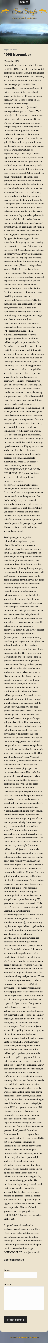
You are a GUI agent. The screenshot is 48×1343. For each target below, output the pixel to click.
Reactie (7, 1284)
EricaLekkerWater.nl (22, 1337)
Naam (7, 1270)
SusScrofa (24, 12)
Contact (35, 1337)
